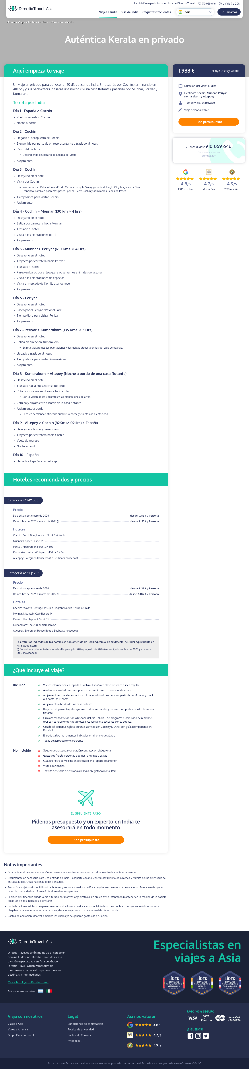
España (26, 455)
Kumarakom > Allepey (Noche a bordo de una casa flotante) (70, 373)
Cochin (24, 131)
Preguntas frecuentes (156, 12)
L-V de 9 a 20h (231, 3)
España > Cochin (32, 111)
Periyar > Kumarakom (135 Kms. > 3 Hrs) (52, 330)
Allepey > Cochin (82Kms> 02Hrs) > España (55, 423)
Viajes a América (18, 1029)
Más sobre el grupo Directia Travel (28, 982)
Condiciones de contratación (85, 1023)
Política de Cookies (79, 1035)
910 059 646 (209, 3)
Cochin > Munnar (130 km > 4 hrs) (47, 211)
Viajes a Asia (15, 1023)
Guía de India (129, 12)
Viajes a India (108, 12)
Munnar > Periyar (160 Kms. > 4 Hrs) (49, 249)
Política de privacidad (81, 1029)
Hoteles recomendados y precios (52, 479)
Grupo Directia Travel (21, 1035)
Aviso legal (74, 1040)
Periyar (25, 298)
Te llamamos (229, 12)
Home (10, 22)
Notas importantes (23, 864)
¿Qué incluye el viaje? (38, 670)
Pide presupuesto (208, 122)
